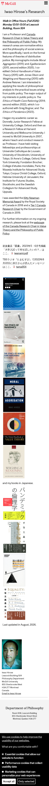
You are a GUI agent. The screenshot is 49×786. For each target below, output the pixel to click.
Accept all (9, 781)
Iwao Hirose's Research (24, 12)
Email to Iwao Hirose (11, 693)
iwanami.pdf (21, 253)
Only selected (26, 781)
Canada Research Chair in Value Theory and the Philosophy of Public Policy (23, 38)
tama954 (21, 266)
